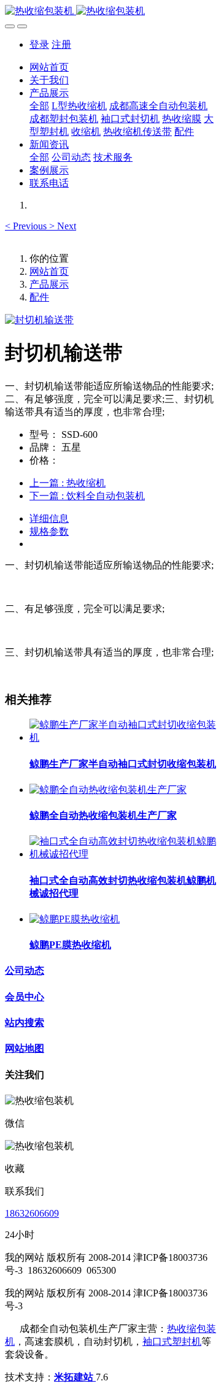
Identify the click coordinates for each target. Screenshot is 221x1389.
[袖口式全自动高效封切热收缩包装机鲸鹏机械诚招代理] (122, 854)
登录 (39, 44)
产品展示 (49, 284)
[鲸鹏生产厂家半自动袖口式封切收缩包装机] (122, 737)
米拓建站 (75, 1377)
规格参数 (49, 531)
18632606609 (32, 1213)
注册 (61, 44)
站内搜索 (24, 1022)
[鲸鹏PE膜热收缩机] (74, 919)
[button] (27, 226)
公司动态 (24, 970)
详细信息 (49, 518)
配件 (39, 297)
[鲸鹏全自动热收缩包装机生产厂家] (108, 789)
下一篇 (87, 496)
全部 (39, 106)
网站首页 (49, 67)
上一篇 (67, 483)
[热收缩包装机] (110, 11)
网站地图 (24, 1048)
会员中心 (24, 997)
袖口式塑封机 (171, 1341)
